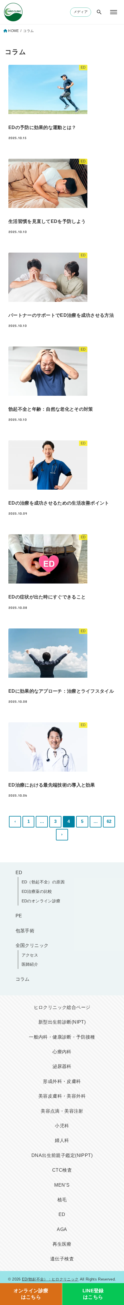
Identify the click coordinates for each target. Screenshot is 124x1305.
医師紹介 (30, 964)
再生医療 (62, 1244)
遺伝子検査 (62, 1258)
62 (109, 821)
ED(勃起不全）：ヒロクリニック (50, 1279)
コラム (23, 979)
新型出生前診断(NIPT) (62, 1022)
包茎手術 (25, 930)
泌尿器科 (62, 1066)
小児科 (62, 1125)
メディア (81, 12)
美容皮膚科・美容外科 (62, 1096)
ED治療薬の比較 (37, 891)
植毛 (62, 1199)
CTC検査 (62, 1170)
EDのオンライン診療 (41, 901)
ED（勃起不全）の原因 (43, 882)
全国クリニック (32, 945)
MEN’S (61, 1185)
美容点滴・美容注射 (62, 1111)
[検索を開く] (99, 12)
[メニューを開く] (113, 12)
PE (19, 915)
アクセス (30, 955)
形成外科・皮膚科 (62, 1081)
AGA (62, 1229)
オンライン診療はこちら (31, 1294)
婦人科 (62, 1140)
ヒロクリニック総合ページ (62, 1007)
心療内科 (62, 1051)
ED (19, 872)
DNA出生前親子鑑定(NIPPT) (62, 1155)
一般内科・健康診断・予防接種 (62, 1037)
